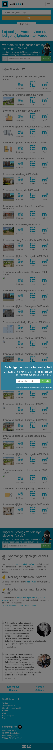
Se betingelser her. (46, 387)
